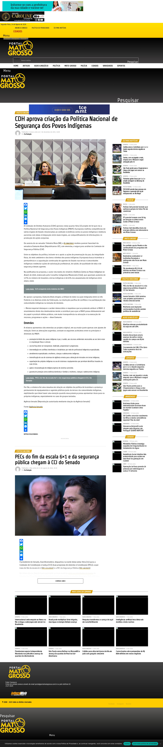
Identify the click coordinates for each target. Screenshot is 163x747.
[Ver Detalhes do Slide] (42, 10)
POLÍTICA (56, 66)
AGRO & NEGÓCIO (41, 66)
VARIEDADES (108, 66)
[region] (69, 106)
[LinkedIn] (65, 215)
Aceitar (127, 743)
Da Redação (27, 134)
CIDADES (94, 66)
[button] (5, 35)
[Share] (65, 222)
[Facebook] (65, 205)
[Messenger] (65, 219)
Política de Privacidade (40, 28)
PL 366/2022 (69, 243)
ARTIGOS (26, 66)
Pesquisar (16, 59)
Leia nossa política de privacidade (145, 743)
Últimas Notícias (60, 28)
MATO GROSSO (70, 66)
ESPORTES (121, 66)
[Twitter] (65, 208)
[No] (160, 744)
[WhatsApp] (65, 212)
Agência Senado (36, 407)
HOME (16, 66)
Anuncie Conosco (21, 28)
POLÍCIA (84, 66)
